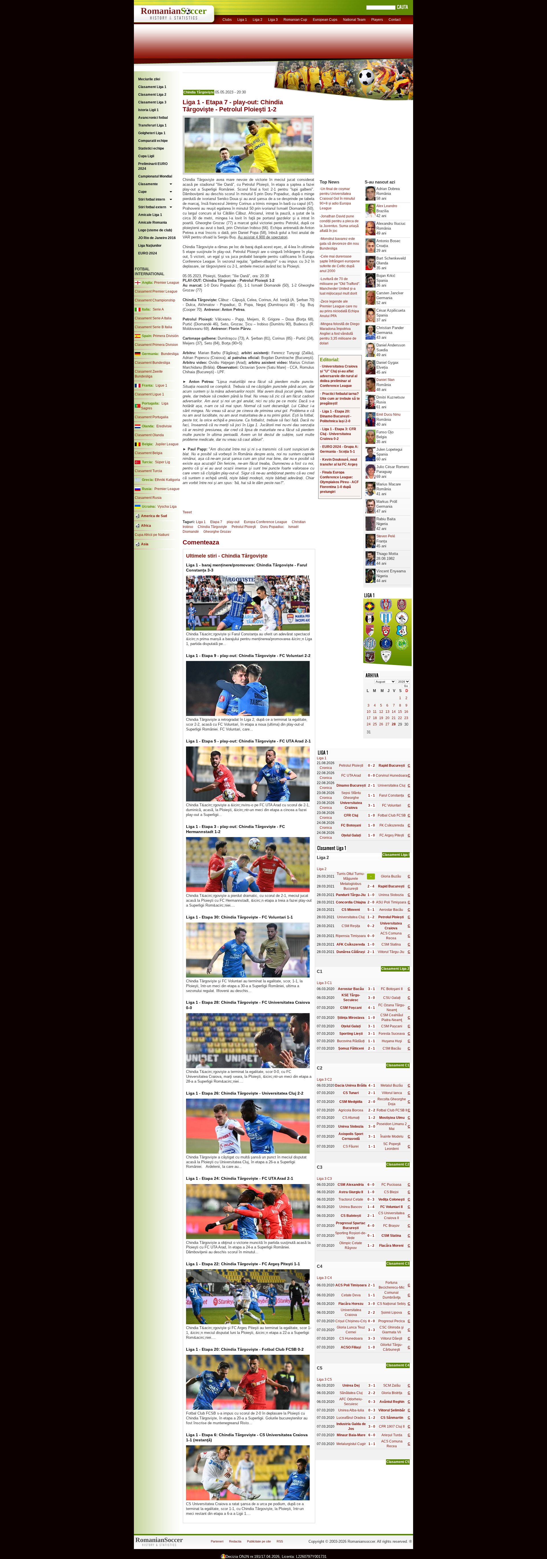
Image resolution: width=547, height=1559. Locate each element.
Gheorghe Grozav (217, 532)
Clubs (227, 20)
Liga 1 (242, 20)
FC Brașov (391, 1226)
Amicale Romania (152, 223)
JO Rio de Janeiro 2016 (157, 238)
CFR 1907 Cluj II (392, 1427)
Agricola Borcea (350, 1110)
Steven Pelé (385, 536)
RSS (280, 1541)
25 (375, 724)
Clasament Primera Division (156, 345)
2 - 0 (371, 902)
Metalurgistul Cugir (351, 1444)
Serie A (158, 309)
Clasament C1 (397, 1065)
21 (394, 718)
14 (394, 712)
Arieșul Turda (391, 1435)
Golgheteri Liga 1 (152, 133)
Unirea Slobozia (391, 895)
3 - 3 (371, 1330)
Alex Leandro (386, 206)
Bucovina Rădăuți (351, 1041)
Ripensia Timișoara (351, 936)
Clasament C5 (397, 1462)
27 (387, 724)
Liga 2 (257, 20)
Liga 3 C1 (324, 983)
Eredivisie (164, 426)
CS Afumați (351, 1118)
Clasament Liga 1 (152, 87)
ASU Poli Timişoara (391, 902)
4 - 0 (371, 1226)
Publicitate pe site (259, 1541)
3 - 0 (371, 998)
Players (377, 20)
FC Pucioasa (391, 1185)
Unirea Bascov (350, 1207)
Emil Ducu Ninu (388, 415)
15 (400, 712)
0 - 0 (371, 776)
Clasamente (148, 184)
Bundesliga (170, 354)
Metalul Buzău (392, 1085)
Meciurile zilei (149, 79)
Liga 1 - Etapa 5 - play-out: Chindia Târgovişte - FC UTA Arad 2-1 (248, 741)
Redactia (235, 1541)
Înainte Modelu (391, 1136)
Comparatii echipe (153, 141)
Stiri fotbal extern (152, 207)
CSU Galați (392, 998)
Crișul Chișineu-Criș (351, 1321)
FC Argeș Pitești (391, 835)
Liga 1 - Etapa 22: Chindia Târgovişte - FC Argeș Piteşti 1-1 (243, 1264)
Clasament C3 (397, 1264)
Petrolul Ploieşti (244, 527)
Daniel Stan (385, 380)
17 (369, 718)
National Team (354, 20)
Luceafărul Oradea (351, 1418)
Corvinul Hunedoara (391, 776)
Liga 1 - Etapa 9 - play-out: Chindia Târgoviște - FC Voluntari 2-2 (248, 655)
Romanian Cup (295, 20)
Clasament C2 (397, 1164)
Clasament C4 (397, 1365)
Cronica (326, 768)
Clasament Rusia (148, 498)
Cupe (142, 192)
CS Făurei (351, 1146)
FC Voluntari (391, 805)
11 (375, 712)
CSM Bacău (392, 1048)
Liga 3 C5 (324, 1380)
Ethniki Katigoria (167, 480)
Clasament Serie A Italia (153, 318)
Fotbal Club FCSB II (392, 1110)
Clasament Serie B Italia (153, 327)
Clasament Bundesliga (152, 363)
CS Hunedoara (351, 1338)
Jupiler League (167, 444)
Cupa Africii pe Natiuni (152, 535)
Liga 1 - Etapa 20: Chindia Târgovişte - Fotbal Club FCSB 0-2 (245, 1349)
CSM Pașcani (391, 1026)
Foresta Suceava (392, 1034)
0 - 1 (371, 1236)
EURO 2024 (147, 253)
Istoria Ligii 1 (148, 110)
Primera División (166, 336)
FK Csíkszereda (391, 825)
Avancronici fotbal (153, 118)
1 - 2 (371, 917)
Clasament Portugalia (151, 417)
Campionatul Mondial (155, 176)
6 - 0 (371, 1185)
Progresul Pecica (391, 1321)
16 (406, 712)
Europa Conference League (265, 522)
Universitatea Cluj (391, 785)
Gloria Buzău (391, 876)
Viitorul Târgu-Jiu (391, 952)
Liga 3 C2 (324, 1079)
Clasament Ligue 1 (149, 394)
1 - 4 (371, 1207)
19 (381, 718)
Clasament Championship (155, 300)
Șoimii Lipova (391, 1313)
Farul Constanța (391, 795)
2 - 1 (371, 785)
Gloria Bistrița (391, 1393)
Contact (395, 20)
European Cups (325, 20)
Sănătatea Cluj (351, 1393)
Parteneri (217, 1541)
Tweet (187, 512)
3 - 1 (371, 805)
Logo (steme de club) (155, 230)
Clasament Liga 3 (152, 102)
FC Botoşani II (392, 989)
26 (381, 724)
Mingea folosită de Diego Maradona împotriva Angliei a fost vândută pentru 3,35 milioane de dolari (340, 333)
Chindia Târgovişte (198, 92)
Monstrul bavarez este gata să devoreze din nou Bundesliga (339, 243)
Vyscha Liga (167, 507)
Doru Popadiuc (272, 527)
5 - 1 (371, 910)
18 (375, 718)
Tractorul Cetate (350, 1199)
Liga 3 (273, 20)
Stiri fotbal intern (151, 199)
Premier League (166, 283)
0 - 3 (371, 1199)
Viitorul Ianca (392, 1093)
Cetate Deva (351, 1295)
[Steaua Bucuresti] (369, 610)
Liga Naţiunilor (150, 246)
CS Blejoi (391, 1192)
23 (406, 718)
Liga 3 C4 (324, 1278)
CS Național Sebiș (391, 1304)
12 (381, 712)
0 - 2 (371, 766)
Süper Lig (162, 462)
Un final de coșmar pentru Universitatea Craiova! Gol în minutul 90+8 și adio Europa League (337, 198)
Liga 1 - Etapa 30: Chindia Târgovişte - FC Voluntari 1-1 (239, 917)
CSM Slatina (391, 944)
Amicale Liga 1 (150, 215)
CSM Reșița (351, 926)
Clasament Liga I (395, 855)
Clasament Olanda (149, 435)
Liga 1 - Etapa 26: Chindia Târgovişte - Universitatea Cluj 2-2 (244, 1093)
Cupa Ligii (146, 156)
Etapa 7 (216, 522)
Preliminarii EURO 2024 (153, 166)
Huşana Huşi (392, 1041)
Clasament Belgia (148, 453)
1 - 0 (371, 815)
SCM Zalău (392, 1385)
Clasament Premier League (156, 291)
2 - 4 (371, 886)
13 (387, 712)
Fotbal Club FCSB (392, 815)
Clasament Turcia (148, 471)
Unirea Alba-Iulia (351, 1410)
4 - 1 (371, 1008)
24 (369, 724)
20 (387, 718)
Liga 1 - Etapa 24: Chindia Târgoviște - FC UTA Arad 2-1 (239, 1178)
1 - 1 (371, 795)
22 (400, 718)
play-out (233, 522)
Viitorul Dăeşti (391, 1338)
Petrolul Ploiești (351, 766)
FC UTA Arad (351, 776)
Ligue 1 (161, 385)
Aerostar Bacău (391, 910)
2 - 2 (371, 1110)
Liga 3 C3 (324, 1179)
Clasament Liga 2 (152, 95)
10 (369, 712)
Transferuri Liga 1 (152, 125)
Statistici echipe (151, 148)
